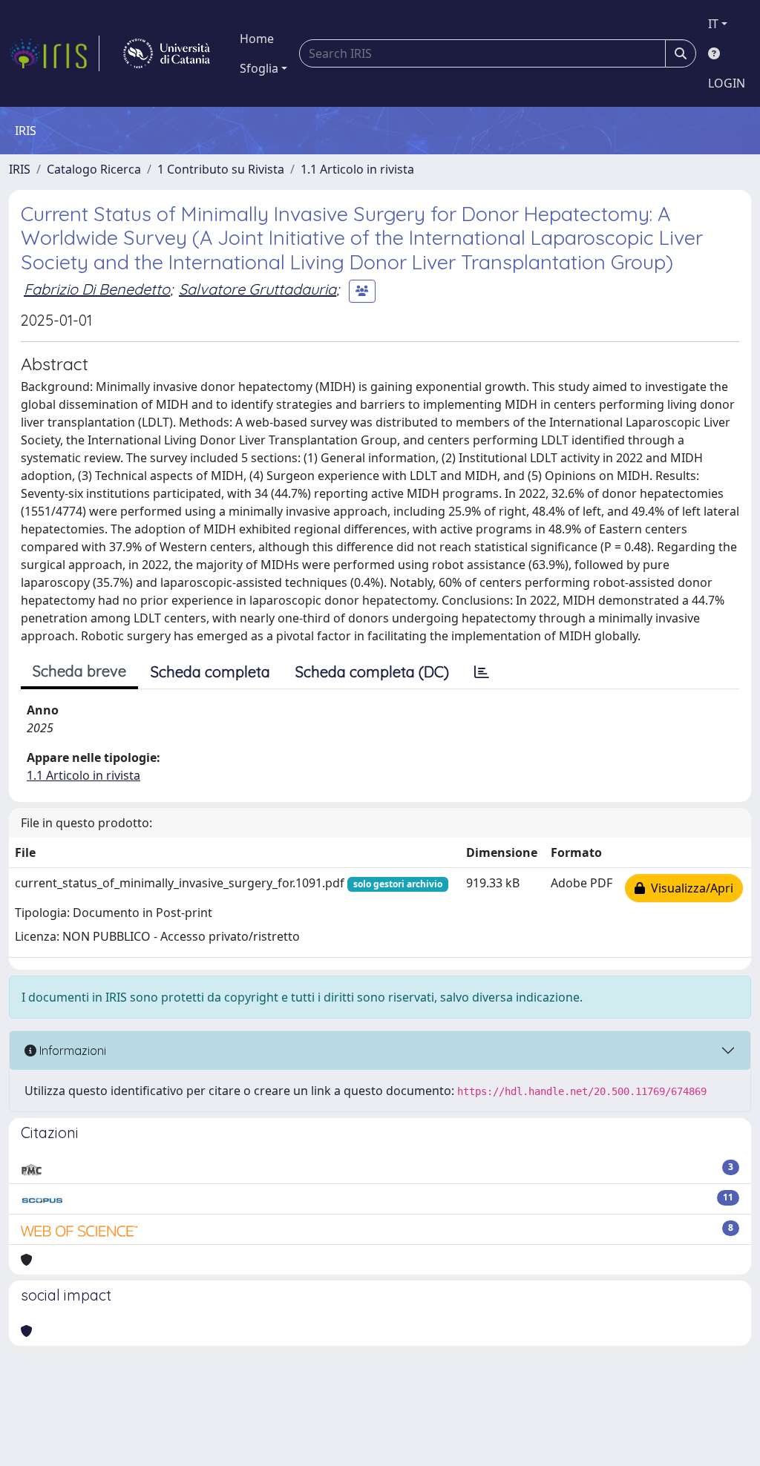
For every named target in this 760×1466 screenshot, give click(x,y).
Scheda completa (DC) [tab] (372, 672)
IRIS (19, 169)
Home (257, 38)
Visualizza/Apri (689, 888)
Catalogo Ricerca (94, 169)
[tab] (482, 672)
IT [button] (713, 24)
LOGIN (726, 83)
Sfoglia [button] (259, 68)
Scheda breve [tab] (79, 671)
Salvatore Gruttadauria (257, 289)
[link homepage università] (166, 53)
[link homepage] (54, 53)
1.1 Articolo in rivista (357, 169)
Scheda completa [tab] (210, 672)
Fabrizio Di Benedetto (97, 289)
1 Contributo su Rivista (220, 169)
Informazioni (71, 1050)
